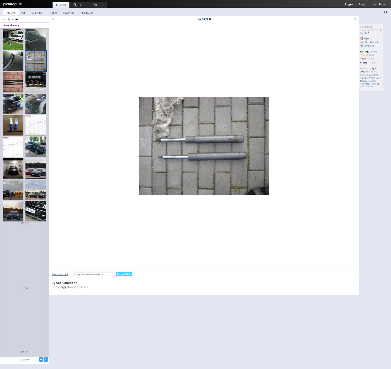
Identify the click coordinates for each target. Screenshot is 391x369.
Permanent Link (60, 274)
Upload (97, 4)
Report (366, 38)
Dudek (61, 4)
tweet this (124, 274)
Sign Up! (79, 4)
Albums (11, 12)
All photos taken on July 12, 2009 (370, 85)
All (23, 12)
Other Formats (371, 41)
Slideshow (24, 359)
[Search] (385, 12)
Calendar (36, 12)
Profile (53, 12)
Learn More (378, 4)
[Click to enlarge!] (204, 146)
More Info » (374, 74)
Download (368, 45)
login (64, 287)
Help (362, 4)
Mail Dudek (87, 12)
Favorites (68, 12)
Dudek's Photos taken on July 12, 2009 (370, 79)
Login (349, 4)
